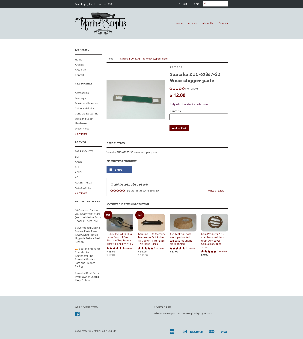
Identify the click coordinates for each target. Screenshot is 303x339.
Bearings (80, 98)
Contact (223, 23)
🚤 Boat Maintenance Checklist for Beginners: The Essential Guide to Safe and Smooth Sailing (88, 257)
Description (116, 143)
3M (77, 156)
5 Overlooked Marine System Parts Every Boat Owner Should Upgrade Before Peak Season (88, 235)
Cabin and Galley (85, 108)
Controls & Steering (86, 113)
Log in (196, 3)
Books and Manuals (86, 103)
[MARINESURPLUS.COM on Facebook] (77, 315)
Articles (192, 23)
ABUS (78, 172)
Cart (184, 3)
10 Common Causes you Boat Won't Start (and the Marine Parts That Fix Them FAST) (88, 216)
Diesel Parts (82, 128)
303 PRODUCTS (84, 151)
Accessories (82, 93)
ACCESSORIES (83, 187)
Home (179, 23)
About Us (207, 23)
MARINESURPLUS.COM (105, 330)
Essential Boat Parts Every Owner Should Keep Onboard (87, 276)
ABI (77, 167)
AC (76, 177)
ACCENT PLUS (83, 182)
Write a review (216, 190)
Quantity (175, 111)
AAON (78, 162)
